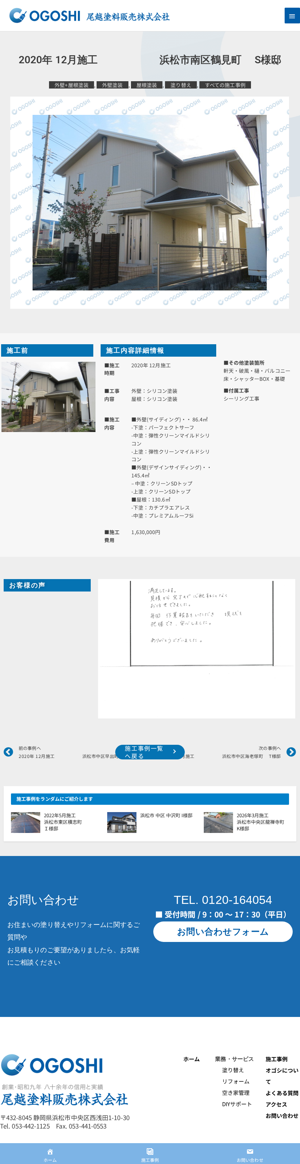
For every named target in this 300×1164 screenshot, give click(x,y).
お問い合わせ (282, 1115)
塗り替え (180, 85)
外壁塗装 (112, 85)
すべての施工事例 (225, 85)
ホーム (191, 1059)
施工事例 (277, 1059)
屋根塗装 (146, 85)
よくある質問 (282, 1093)
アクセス (276, 1104)
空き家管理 (232, 1092)
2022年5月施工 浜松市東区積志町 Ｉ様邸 (77, 822)
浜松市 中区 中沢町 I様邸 (166, 815)
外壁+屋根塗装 (72, 85)
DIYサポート (233, 1104)
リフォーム (232, 1081)
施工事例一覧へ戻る (144, 752)
